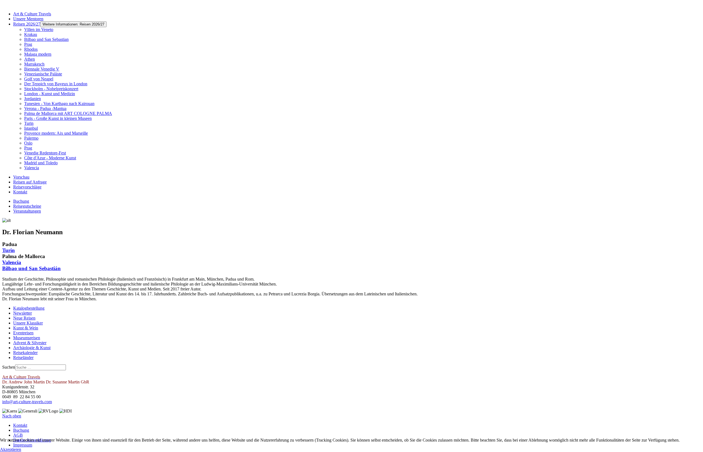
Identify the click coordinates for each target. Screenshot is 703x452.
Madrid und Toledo (41, 162)
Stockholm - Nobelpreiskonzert (51, 88)
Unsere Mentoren (28, 18)
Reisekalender (25, 352)
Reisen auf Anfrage (30, 182)
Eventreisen (23, 332)
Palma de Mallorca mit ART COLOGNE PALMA (68, 113)
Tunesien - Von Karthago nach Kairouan (59, 103)
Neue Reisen (24, 318)
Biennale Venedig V (41, 69)
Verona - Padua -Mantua (45, 108)
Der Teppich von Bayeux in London (55, 83)
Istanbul (31, 128)
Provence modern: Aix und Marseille (56, 133)
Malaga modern (37, 54)
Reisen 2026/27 (26, 24)
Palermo (31, 138)
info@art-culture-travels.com (27, 401)
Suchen (8, 367)
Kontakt (20, 192)
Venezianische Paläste (43, 74)
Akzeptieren (10, 449)
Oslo (28, 143)
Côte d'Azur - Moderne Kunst (50, 158)
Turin (29, 123)
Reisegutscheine (27, 206)
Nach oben (11, 416)
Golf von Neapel (38, 79)
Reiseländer (23, 357)
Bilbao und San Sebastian (46, 39)
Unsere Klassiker (28, 323)
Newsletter (22, 313)
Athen (29, 59)
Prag (28, 44)
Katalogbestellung (28, 308)
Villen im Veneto (38, 29)
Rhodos (31, 49)
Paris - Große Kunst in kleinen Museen (58, 118)
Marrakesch (34, 64)
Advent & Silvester (29, 342)
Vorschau (21, 177)
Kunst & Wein (25, 328)
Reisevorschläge (27, 187)
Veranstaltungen (27, 211)
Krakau (30, 34)
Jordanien (32, 98)
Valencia (31, 167)
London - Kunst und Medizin (49, 93)
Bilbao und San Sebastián (31, 268)
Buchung (21, 201)
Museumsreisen (26, 337)
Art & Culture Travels (32, 14)
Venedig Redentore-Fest (45, 153)
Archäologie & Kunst (32, 347)
